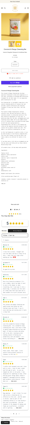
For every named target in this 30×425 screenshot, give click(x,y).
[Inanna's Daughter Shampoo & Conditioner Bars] (15, 8)
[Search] (5, 8)
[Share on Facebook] (11, 209)
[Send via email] (17, 209)
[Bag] (28, 8)
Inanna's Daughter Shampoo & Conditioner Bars (15, 52)
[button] (19, 209)
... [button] (19, 338)
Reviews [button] (4, 230)
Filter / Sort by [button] (8, 235)
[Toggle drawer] (2, 8)
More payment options (15, 86)
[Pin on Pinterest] (15, 209)
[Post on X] (13, 209)
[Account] (25, 8)
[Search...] (3, 240)
